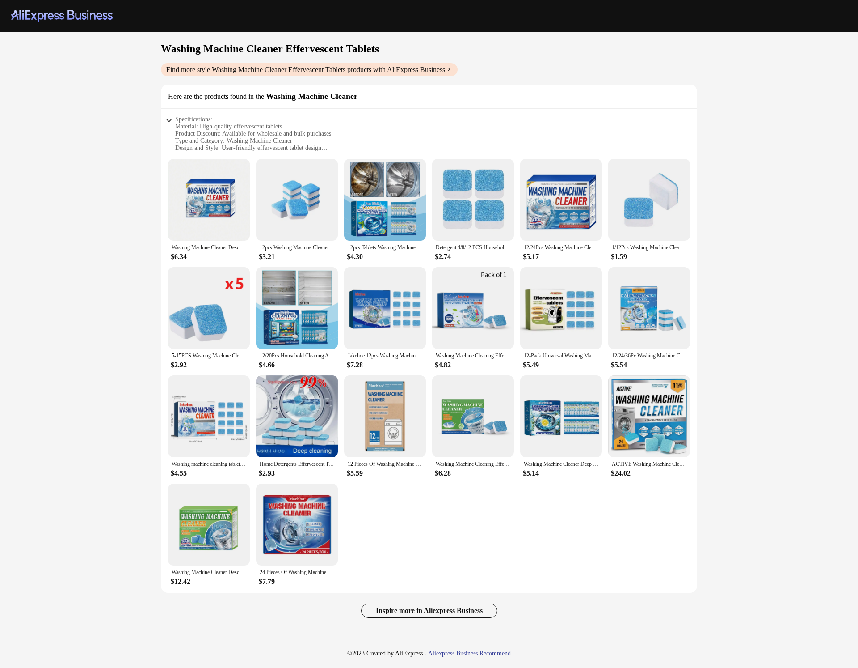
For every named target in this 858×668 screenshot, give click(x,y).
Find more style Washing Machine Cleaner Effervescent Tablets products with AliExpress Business (305, 69)
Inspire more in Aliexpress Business (429, 610)
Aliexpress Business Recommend (469, 653)
